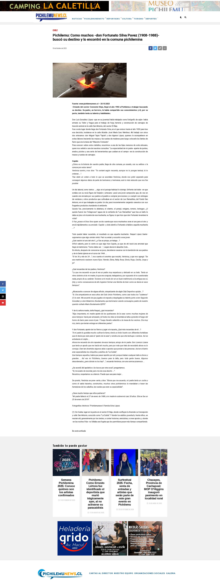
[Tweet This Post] (155, 48)
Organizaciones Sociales (149, 573)
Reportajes (113, 19)
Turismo (138, 19)
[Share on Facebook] (150, 48)
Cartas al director (101, 573)
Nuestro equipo (123, 573)
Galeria (170, 573)
